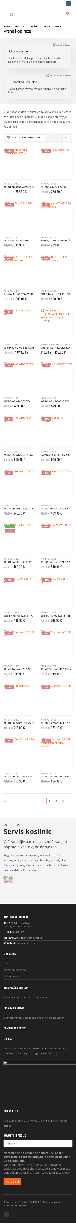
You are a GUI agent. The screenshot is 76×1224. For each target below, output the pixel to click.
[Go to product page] (56, 324)
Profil (6, 963)
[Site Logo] (19, 15)
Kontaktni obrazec (32, 937)
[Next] (69, 801)
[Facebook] (68, 3)
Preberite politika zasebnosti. (51, 1173)
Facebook (6, 1214)
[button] (7, 15)
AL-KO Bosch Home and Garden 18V (58, 344)
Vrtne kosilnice (11, 184)
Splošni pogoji (11, 976)
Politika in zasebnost (15, 969)
